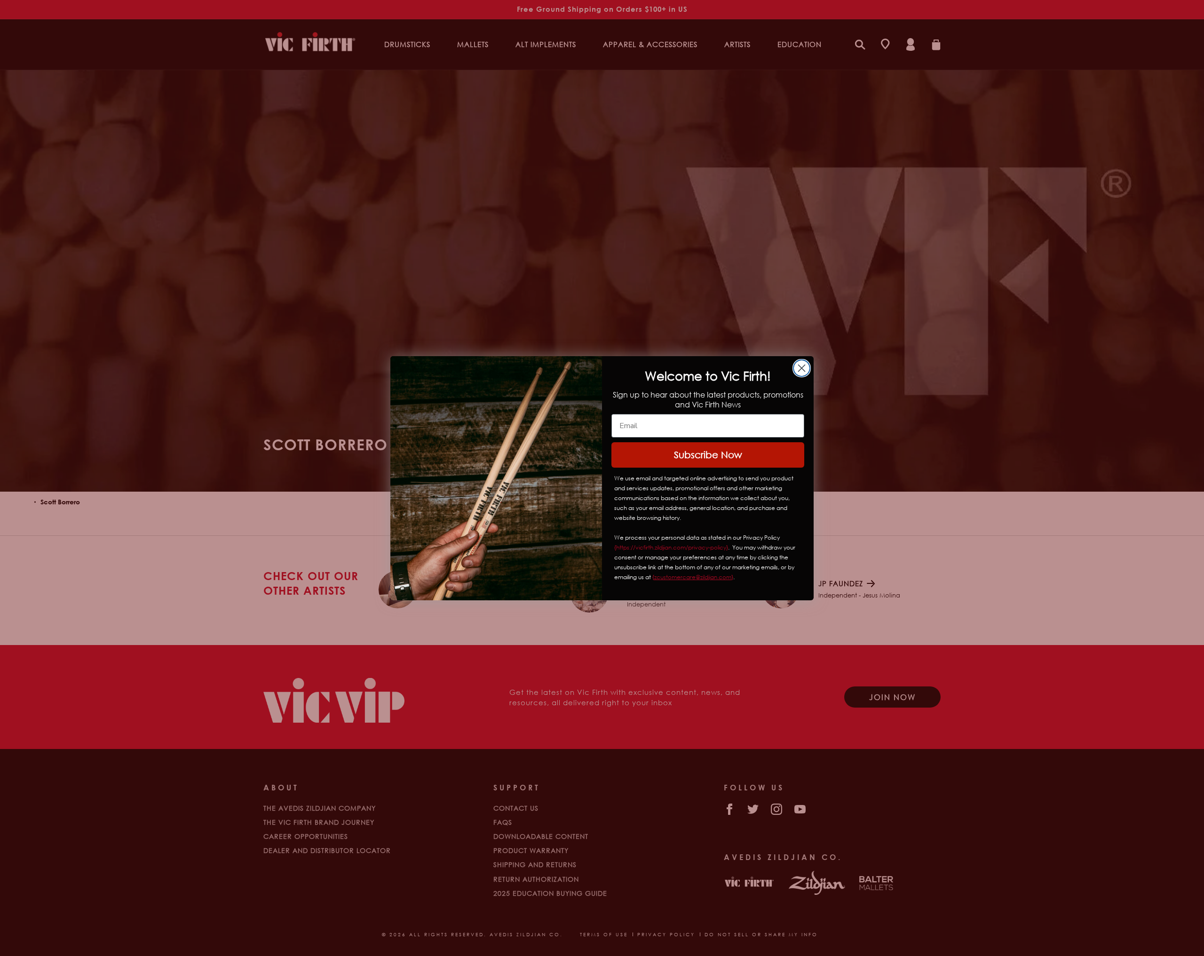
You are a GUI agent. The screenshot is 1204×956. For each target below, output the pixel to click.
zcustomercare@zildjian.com (692, 577)
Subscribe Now (708, 454)
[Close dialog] (801, 368)
